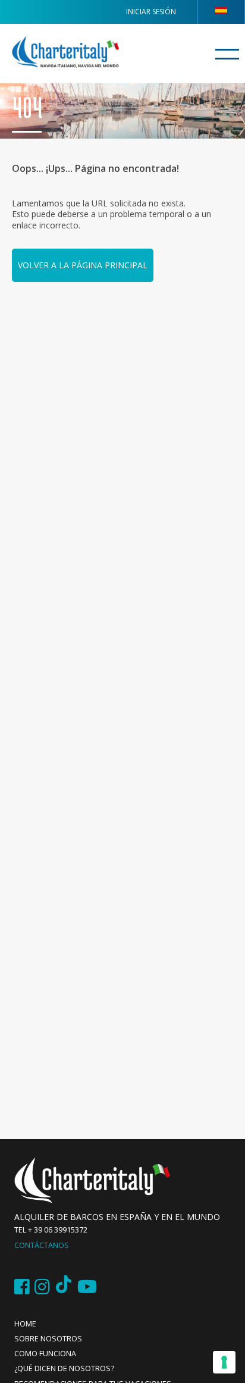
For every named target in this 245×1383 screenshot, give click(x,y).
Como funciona (45, 1353)
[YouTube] (87, 1286)
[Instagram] (42, 1286)
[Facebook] (22, 1286)
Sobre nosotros (48, 1339)
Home (25, 1324)
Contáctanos (41, 1245)
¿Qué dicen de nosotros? (64, 1368)
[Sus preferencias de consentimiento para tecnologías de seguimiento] (224, 1362)
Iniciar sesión (151, 12)
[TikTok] (64, 1286)
